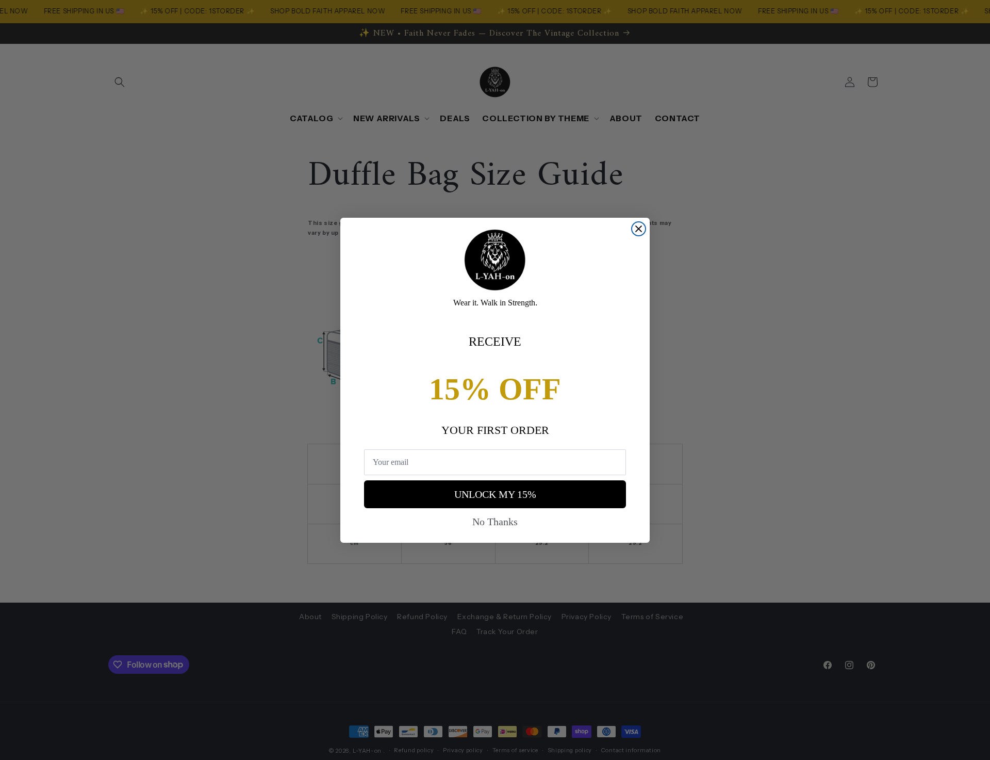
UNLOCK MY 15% (495, 494)
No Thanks (495, 521)
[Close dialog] (639, 229)
